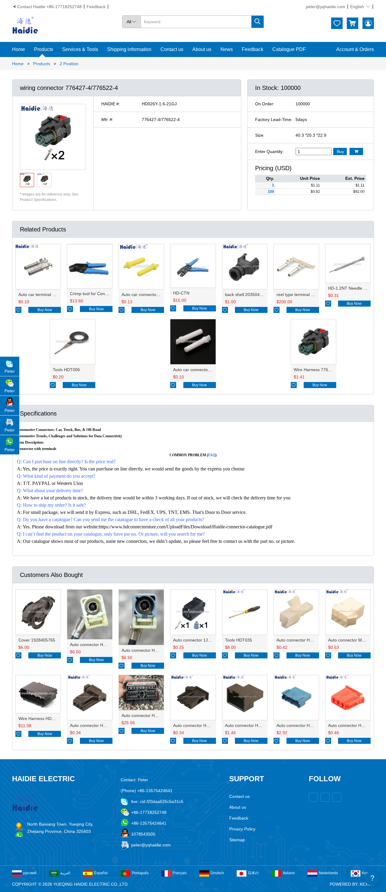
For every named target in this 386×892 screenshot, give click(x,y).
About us (201, 49)
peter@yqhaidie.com (325, 6)
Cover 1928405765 (36, 640)
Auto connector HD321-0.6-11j (305, 725)
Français (179, 873)
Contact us (171, 49)
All (131, 21)
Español (101, 873)
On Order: (264, 103)
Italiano (289, 873)
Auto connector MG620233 (354, 640)
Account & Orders (355, 49)
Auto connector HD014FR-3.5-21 (153, 650)
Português (140, 873)
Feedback (96, 6)
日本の (253, 873)
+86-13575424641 (148, 823)
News (226, 49)
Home (18, 49)
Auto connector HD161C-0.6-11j (255, 725)
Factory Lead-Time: (274, 119)
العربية (65, 873)
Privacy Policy (242, 829)
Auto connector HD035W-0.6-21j (204, 725)
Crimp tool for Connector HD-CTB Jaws (107, 293)
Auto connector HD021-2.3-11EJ (307, 640)
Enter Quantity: (269, 151)
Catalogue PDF (289, 49)
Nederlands (328, 873)
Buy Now (44, 310)
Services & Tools (80, 49)
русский (29, 873)
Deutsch (217, 873)
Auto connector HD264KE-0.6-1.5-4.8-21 (160, 715)
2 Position (69, 63)
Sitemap (237, 839)
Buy (340, 151)
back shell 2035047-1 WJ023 (252, 294)
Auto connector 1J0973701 (199, 640)
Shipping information (129, 49)
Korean (368, 873)
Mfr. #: (107, 119)
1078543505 (143, 834)
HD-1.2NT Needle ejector (352, 288)
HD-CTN (181, 293)
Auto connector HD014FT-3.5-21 (101, 644)
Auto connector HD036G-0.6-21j (100, 725)
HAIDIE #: (110, 103)
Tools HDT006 (66, 369)
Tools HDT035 (238, 640)
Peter (10, 371)
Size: (259, 135)
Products (43, 49)
